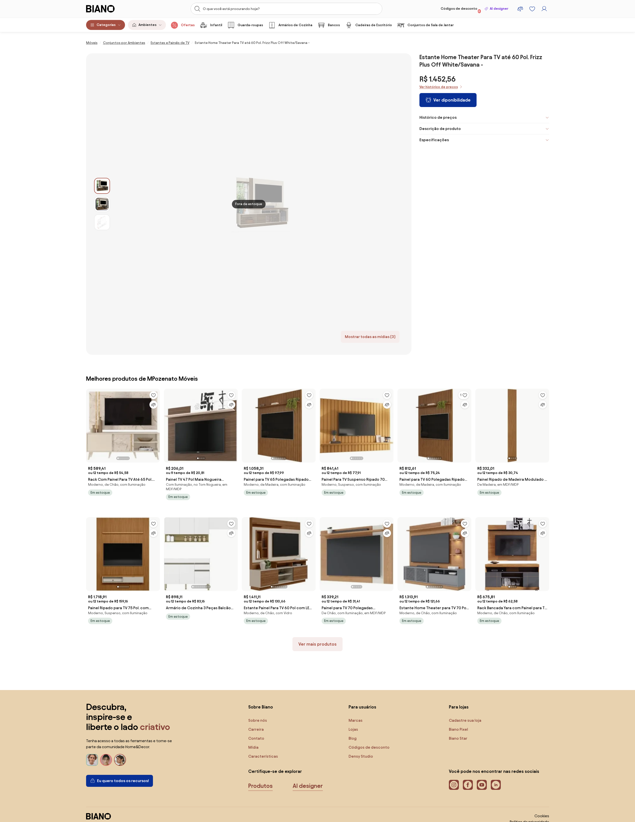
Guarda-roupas (250, 25)
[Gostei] (153, 395)
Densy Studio (361, 756)
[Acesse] (544, 9)
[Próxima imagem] (156, 424)
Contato (256, 738)
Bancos (334, 25)
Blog (353, 738)
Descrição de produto (440, 128)
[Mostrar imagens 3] (102, 222)
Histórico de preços (438, 117)
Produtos (260, 786)
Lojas (353, 729)
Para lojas (459, 707)
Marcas (356, 720)
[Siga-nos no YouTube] (482, 785)
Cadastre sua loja (465, 720)
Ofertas (188, 25)
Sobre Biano (260, 707)
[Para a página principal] (110, 9)
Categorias (106, 25)
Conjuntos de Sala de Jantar (430, 25)
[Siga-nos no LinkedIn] (496, 785)
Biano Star (458, 738)
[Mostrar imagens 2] (102, 204)
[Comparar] (153, 405)
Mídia (253, 747)
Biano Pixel (458, 729)
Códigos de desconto (460, 10)
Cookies (541, 816)
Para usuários (362, 707)
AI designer (499, 8)
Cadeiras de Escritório (373, 25)
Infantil (216, 25)
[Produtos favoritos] (532, 9)
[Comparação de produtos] (520, 9)
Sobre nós (257, 720)
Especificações (434, 140)
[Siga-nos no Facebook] (468, 785)
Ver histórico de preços (438, 87)
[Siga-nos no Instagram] (454, 785)
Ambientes (147, 25)
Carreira (256, 729)
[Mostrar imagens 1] (102, 186)
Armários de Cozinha (295, 25)
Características (263, 756)
